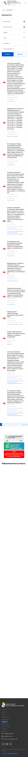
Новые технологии (13, 753)
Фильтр (7, 54)
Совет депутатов (6, 726)
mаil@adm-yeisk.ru (8, 736)
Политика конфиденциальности (10, 752)
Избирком (4, 729)
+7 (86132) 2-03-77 (8, 733)
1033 (24, 424)
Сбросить (20, 54)
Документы (4, 721)
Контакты (4, 731)
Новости (4, 712)
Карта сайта (21, 752)
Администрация (6, 717)
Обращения (5, 724)
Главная (4, 709)
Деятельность (5, 719)
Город (3, 714)
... (19, 424)
